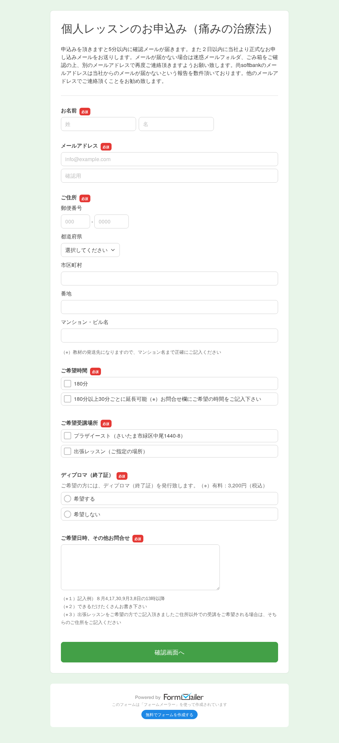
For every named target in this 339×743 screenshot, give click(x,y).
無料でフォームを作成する (169, 714)
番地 (66, 293)
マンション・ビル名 (85, 322)
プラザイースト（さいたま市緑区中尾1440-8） (130, 435)
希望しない (87, 514)
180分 (81, 383)
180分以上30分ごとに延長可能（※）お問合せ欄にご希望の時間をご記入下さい (167, 398)
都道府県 (71, 236)
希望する (84, 498)
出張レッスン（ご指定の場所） (111, 451)
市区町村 (71, 265)
